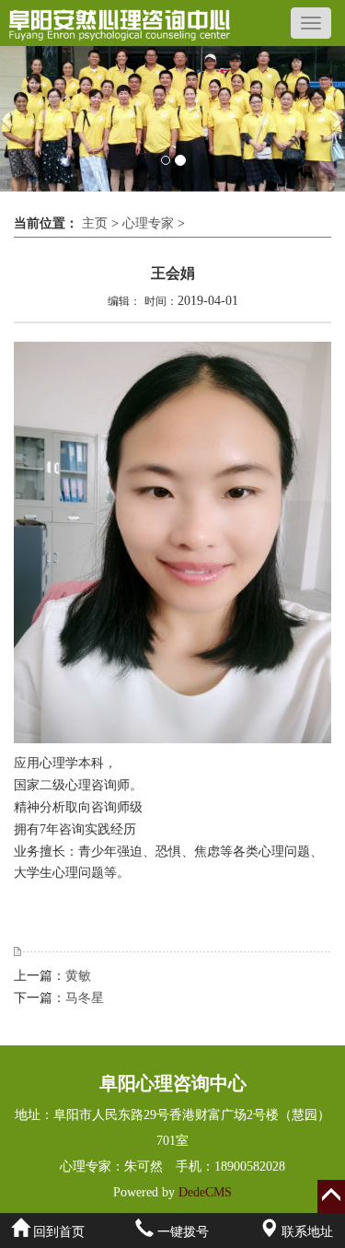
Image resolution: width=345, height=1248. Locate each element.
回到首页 (57, 1232)
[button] (8, 119)
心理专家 (148, 223)
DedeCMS (203, 1192)
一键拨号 (181, 1232)
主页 (95, 223)
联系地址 (305, 1232)
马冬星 (84, 998)
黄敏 (78, 976)
